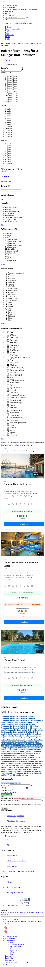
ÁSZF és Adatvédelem (13, 919)
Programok (9, 11)
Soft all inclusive (11, 219)
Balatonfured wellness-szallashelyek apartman (18, 716)
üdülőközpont (10, 253)
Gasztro (10, 312)
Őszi (11, 332)
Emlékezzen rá (6, 790)
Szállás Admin (12, 856)
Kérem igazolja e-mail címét (10, 800)
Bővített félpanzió (11, 221)
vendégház (9, 235)
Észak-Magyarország (12, 29)
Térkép (7, 60)
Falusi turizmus (13, 298)
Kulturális (13, 408)
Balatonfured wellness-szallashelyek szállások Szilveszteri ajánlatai (22, 741)
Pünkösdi (13, 428)
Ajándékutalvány (11, 5)
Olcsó (10, 318)
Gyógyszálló (12, 296)
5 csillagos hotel (10, 247)
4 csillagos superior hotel (13, 245)
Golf (9, 310)
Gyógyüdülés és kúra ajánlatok (20, 358)
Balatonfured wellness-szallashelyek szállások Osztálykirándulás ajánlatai (21, 774)
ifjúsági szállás (10, 249)
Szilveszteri (14, 342)
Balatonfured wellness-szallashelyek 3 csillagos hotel (22, 721)
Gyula (7, 39)
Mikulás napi (14, 415)
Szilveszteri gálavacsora (13, 217)
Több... (3, 225)
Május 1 (13, 425)
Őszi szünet (14, 337)
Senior (12, 360)
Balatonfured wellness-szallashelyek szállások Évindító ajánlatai (21, 750)
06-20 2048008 (14, 887)
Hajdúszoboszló (10, 31)
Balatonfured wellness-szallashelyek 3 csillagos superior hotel (20, 723)
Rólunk (9, 882)
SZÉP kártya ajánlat (17, 380)
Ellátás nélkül (10, 215)
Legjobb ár (14, 435)
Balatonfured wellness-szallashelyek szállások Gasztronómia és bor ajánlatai (20, 769)
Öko (9, 320)
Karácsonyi (14, 340)
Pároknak (13, 365)
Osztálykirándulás (16, 375)
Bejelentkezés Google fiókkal (11, 783)
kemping (8, 257)
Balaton (8, 27)
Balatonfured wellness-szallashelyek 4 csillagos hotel (20, 726)
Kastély (10, 302)
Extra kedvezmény (16, 418)
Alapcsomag (14, 420)
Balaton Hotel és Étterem (18, 484)
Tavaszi (12, 430)
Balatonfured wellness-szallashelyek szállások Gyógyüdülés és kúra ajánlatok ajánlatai (17, 756)
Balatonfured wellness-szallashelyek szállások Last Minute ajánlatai (21, 752)
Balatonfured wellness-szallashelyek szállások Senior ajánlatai (21, 758)
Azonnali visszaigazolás (16, 273)
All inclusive (9, 213)
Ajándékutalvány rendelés (16, 821)
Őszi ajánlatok (10, 7)
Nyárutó (13, 390)
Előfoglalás (14, 347)
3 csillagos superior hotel (13, 241)
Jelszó (3, 788)
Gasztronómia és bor (17, 370)
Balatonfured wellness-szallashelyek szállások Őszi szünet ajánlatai (21, 737)
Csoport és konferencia (18, 398)
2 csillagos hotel (10, 261)
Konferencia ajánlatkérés (15, 816)
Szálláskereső (32, 9)
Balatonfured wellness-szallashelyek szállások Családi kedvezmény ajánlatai (21, 766)
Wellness (13, 335)
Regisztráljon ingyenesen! (23, 798)
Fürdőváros (12, 281)
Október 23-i (14, 393)
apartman (8, 233)
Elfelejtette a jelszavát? (8, 792)
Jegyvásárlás (9, 15)
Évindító (13, 352)
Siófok (7, 37)
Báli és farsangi (15, 400)
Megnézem (24, 524)
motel (7, 259)
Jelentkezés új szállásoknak (16, 861)
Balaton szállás (23, 43)
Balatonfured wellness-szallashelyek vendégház (18, 718)
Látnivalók (9, 13)
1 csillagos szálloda (11, 251)
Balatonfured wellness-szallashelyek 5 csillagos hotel (24, 730)
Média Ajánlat (12, 866)
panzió (7, 237)
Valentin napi (14, 413)
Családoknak (14, 350)
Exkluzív (11, 306)
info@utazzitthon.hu (16, 893)
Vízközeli (11, 279)
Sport (10, 314)
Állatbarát (11, 287)
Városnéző (12, 292)
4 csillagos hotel (10, 243)
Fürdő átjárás (12, 289)
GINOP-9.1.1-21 (13, 905)
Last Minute (14, 355)
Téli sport (11, 316)
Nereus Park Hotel (14, 660)
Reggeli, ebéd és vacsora (13, 211)
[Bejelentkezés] (6, 19)
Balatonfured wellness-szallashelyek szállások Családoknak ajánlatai (22, 749)
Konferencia (12, 290)
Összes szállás (10, 43)
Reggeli (8, 209)
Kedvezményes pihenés (18, 423)
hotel (7, 255)
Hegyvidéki (12, 294)
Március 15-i (14, 383)
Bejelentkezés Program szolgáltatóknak (20, 871)
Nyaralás (13, 433)
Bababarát (11, 283)
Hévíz (7, 33)
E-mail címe (5, 785)
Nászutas (8, 308)
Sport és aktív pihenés (17, 395)
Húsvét (12, 385)
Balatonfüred (9, 35)
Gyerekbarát (12, 300)
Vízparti (11, 277)
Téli (11, 378)
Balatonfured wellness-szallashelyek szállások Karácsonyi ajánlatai (20, 739)
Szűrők (5, 176)
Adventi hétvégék (16, 403)
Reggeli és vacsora (11, 207)
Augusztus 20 (15, 345)
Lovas (10, 304)
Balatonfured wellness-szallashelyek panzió (17, 720)
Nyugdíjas (11, 285)
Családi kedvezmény (17, 368)
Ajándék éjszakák (16, 388)
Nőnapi (12, 405)
